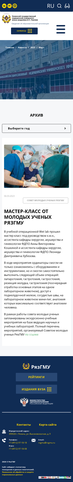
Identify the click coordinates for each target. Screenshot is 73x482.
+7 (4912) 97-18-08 (18, 447)
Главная (10, 47)
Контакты (24, 425)
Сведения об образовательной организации (30, 23)
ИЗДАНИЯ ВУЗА (33, 389)
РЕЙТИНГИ (36, 377)
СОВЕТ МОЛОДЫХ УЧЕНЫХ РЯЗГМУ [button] (45, 200)
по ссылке (31, 334)
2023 (32, 47)
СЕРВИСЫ (21, 31)
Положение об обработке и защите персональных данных (18, 473)
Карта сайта (48, 425)
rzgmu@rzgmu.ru (46, 441)
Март (41, 47)
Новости (22, 47)
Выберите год (19, 128)
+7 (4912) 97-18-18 (18, 441)
